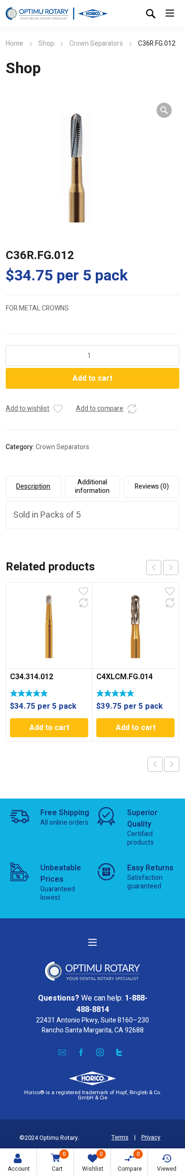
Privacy (150, 1137)
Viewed (166, 1169)
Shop (46, 43)
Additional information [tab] (92, 486)
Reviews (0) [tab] (152, 486)
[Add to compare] (132, 409)
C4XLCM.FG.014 (124, 677)
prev (153, 567)
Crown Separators (96, 43)
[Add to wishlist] (58, 409)
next (170, 567)
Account (19, 1169)
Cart (59, 1161)
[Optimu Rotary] (57, 13)
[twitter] (119, 1052)
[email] (62, 1052)
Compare (130, 1161)
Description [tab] (33, 486)
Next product (171, 764)
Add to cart (92, 378)
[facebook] (81, 1052)
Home (14, 43)
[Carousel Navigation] (162, 567)
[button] (164, 110)
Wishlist (92, 1161)
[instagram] (100, 1052)
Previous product (155, 764)
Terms (120, 1137)
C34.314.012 (31, 677)
